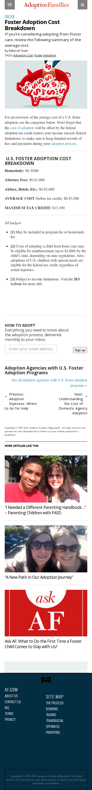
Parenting (53, 732)
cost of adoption (22, 127)
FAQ (7, 707)
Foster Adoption (45, 55)
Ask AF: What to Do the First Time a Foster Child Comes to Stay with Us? (43, 643)
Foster (9, 16)
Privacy (10, 719)
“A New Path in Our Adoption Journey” (39, 577)
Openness (52, 726)
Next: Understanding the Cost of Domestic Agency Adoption (73, 403)
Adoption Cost (23, 55)
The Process (54, 702)
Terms (9, 713)
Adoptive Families (46, 5)
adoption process (63, 143)
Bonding (52, 708)
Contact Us (13, 701)
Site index (46, 679)
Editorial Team (18, 51)
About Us (11, 695)
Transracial (54, 720)
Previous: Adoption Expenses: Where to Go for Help (21, 401)
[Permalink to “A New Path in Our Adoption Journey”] (46, 548)
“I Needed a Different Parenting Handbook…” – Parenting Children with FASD (45, 509)
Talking (51, 714)
